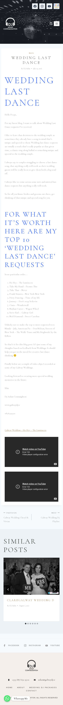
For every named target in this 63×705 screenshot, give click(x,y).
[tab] (25, 623)
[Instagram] (42, 6)
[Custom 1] (56, 6)
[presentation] (31, 576)
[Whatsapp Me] (7, 698)
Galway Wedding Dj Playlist (50, 517)
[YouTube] (49, 6)
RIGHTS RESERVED (49, 698)
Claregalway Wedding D (30, 600)
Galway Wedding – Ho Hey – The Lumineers (25, 430)
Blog (31, 53)
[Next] (54, 589)
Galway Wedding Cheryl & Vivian (16, 517)
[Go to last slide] (8, 589)
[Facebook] (35, 6)
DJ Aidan (27, 68)
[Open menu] (56, 23)
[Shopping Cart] (51, 23)
